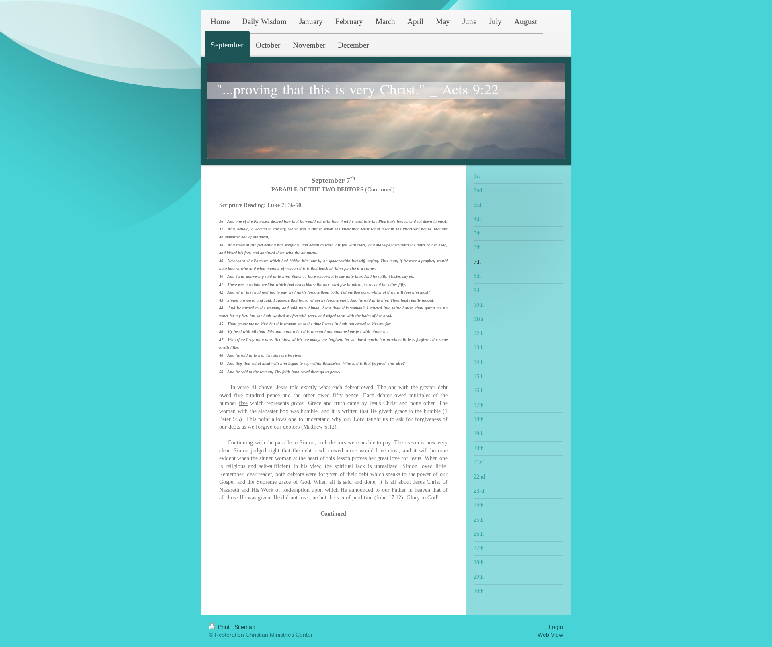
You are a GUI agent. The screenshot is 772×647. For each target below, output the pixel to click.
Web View (550, 634)
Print (223, 627)
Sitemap (244, 627)
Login (556, 627)
